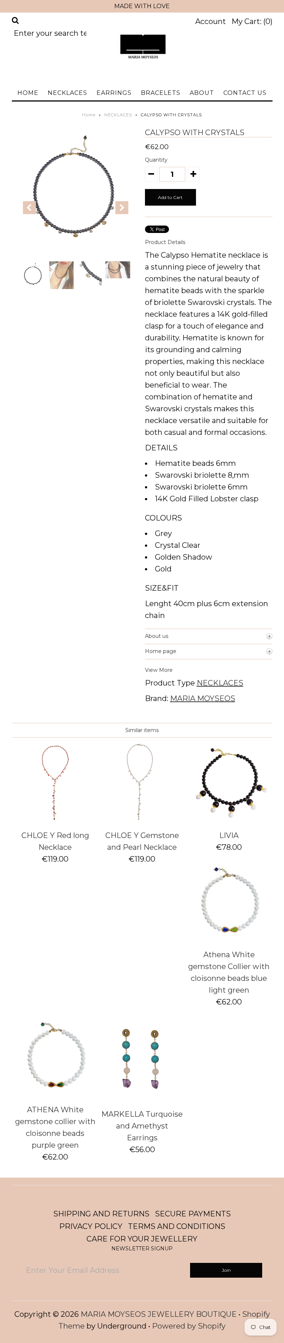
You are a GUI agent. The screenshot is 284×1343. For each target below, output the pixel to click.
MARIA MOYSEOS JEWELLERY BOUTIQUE (159, 1314)
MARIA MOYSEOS (202, 698)
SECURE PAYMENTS (193, 1213)
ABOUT (202, 92)
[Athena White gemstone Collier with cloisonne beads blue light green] (229, 939)
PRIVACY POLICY (90, 1226)
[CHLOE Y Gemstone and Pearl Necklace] (142, 819)
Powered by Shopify (189, 1326)
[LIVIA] (229, 819)
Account (210, 21)
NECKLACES (67, 92)
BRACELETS (160, 92)
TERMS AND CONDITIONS (176, 1226)
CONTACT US (245, 92)
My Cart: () (252, 21)
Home (88, 114)
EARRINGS (114, 92)
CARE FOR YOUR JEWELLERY (142, 1238)
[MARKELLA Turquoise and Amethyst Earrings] (142, 1098)
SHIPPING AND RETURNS (101, 1213)
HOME (27, 92)
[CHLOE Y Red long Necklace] (55, 819)
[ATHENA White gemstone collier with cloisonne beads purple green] (55, 1094)
